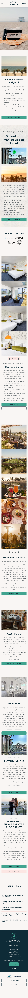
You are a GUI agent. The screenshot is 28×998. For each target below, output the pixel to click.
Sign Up (14, 964)
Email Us (18, 729)
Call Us (9, 729)
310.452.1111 (14, 945)
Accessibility (14, 954)
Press (14, 951)
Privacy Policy (14, 952)
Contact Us (14, 949)
